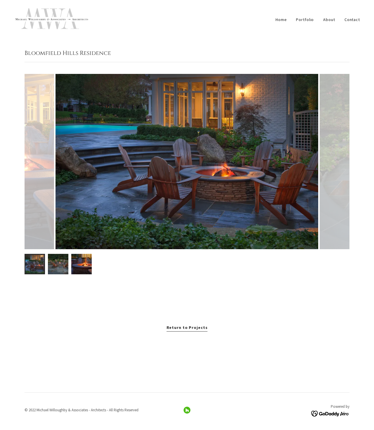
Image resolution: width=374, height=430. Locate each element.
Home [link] (281, 19)
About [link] (329, 19)
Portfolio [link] (305, 19)
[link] (51, 18)
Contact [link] (352, 19)
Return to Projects (187, 327)
